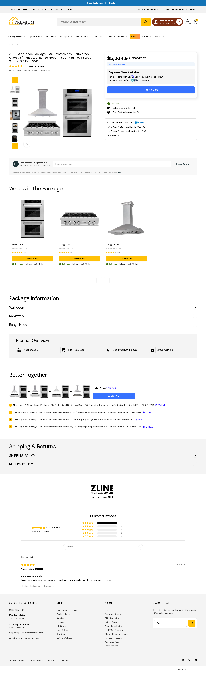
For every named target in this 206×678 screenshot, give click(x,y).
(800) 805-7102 (16, 610)
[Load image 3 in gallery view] (15, 115)
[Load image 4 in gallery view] (15, 127)
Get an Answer (183, 164)
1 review (39, 66)
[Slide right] (15, 146)
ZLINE (18, 70)
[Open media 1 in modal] (58, 113)
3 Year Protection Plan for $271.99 (128, 126)
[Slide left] (15, 80)
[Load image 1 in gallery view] (15, 90)
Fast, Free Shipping (40, 9)
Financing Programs (63, 9)
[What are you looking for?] (146, 22)
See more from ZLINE (103, 497)
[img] (28, 564)
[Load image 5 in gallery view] (15, 140)
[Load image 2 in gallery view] (15, 102)
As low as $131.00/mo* (129, 80)
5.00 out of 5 (53, 527)
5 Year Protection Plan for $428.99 (128, 131)
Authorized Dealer (19, 9)
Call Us (148, 9)
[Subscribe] (191, 623)
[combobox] (104, 22)
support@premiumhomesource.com (26, 632)
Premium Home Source (189, 670)
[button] (195, 22)
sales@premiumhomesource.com (179, 9)
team (119, 172)
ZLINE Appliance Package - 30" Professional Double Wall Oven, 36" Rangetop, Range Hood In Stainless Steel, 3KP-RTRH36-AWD (74, 419)
